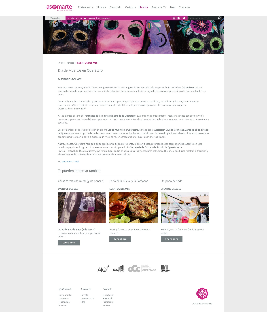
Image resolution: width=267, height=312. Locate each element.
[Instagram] (174, 18)
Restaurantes (85, 7)
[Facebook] (179, 18)
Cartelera (130, 7)
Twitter (106, 305)
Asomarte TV (159, 7)
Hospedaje (64, 301)
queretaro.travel (70, 161)
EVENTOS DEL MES (87, 62)
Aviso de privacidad (202, 303)
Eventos (63, 305)
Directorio (115, 7)
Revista (144, 7)
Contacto (184, 7)
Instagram (108, 301)
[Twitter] (183, 18)
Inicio (61, 62)
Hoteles (101, 7)
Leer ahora (68, 242)
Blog (172, 7)
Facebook (107, 298)
